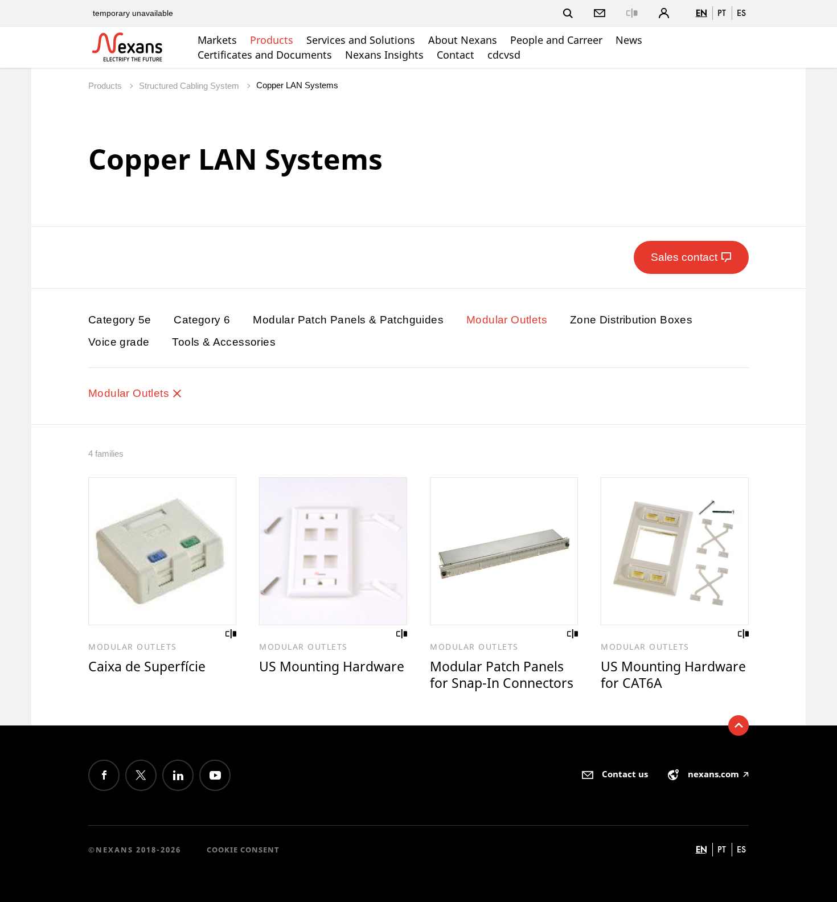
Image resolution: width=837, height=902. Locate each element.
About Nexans (462, 40)
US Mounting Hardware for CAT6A (673, 674)
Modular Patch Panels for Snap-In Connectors (501, 674)
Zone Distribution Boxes (631, 320)
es (741, 12)
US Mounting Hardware (331, 666)
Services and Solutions (360, 40)
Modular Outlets (506, 320)
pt (721, 12)
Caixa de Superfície (147, 666)
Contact (455, 55)
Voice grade (118, 342)
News (629, 40)
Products (271, 40)
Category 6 (202, 320)
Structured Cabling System (190, 86)
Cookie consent (243, 849)
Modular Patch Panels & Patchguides (348, 320)
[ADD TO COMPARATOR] (231, 633)
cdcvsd (503, 55)
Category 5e (119, 320)
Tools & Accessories (224, 342)
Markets (217, 40)
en (701, 12)
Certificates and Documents (265, 55)
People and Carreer (556, 40)
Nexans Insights (384, 55)
